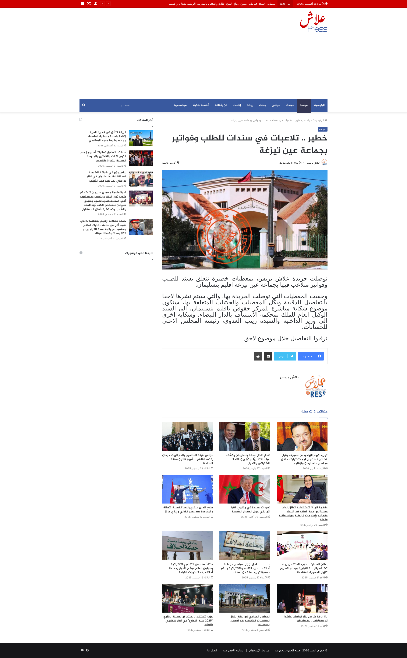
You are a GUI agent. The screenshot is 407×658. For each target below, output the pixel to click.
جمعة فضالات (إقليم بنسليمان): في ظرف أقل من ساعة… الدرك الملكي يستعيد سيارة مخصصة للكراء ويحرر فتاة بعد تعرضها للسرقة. (103, 227)
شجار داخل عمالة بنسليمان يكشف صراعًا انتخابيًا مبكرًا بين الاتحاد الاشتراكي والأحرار (248, 459)
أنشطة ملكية (201, 105)
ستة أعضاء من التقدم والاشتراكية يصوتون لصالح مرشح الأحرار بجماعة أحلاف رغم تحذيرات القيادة (191, 568)
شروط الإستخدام (259, 650)
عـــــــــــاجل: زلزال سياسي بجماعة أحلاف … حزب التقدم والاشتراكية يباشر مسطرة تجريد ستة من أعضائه (245, 568)
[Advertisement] (203, 67)
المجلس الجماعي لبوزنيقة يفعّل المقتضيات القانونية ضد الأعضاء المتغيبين (250, 620)
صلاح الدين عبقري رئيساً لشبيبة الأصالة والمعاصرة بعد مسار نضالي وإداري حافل (188, 509)
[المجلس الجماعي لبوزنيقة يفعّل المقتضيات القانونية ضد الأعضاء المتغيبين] (244, 598)
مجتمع (276, 105)
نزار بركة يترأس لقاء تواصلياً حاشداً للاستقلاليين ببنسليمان (306, 618)
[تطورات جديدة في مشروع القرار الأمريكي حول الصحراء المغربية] (244, 489)
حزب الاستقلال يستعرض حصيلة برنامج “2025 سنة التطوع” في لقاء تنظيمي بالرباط (188, 620)
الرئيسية (319, 105)
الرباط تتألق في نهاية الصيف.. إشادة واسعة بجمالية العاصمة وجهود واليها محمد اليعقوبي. (106, 136)
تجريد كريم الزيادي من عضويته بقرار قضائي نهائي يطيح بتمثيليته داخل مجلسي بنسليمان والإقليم (304, 459)
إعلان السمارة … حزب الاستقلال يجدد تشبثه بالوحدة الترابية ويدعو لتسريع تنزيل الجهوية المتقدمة (304, 568)
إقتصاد (237, 105)
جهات (262, 105)
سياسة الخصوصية (233, 650)
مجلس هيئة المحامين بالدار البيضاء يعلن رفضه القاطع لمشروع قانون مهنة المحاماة (187, 459)
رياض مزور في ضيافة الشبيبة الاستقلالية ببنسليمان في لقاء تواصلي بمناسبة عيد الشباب (106, 176)
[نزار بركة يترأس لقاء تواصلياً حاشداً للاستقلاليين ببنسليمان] (302, 598)
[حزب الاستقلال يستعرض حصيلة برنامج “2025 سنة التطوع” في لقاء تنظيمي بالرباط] (187, 598)
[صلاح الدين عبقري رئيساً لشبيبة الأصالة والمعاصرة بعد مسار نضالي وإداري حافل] (187, 489)
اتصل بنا (212, 650)
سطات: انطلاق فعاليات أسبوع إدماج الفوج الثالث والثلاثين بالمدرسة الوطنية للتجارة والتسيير (221, 3)
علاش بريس (313, 162)
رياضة (250, 105)
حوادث (290, 105)
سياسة (304, 105)
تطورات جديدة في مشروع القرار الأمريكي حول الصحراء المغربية (250, 509)
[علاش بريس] (314, 21)
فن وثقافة (221, 105)
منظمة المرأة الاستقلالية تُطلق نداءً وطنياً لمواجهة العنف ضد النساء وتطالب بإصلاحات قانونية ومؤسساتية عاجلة (303, 513)
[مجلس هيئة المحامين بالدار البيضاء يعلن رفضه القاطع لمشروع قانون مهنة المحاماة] (187, 436)
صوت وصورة (180, 105)
